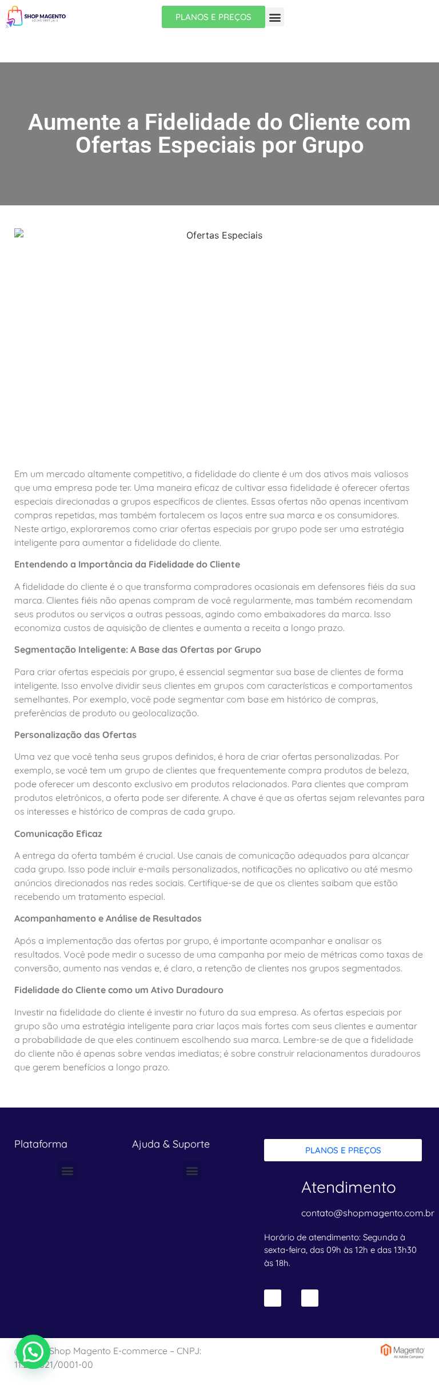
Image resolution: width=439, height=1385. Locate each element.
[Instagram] (272, 1298)
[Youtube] (309, 1298)
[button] (274, 16)
